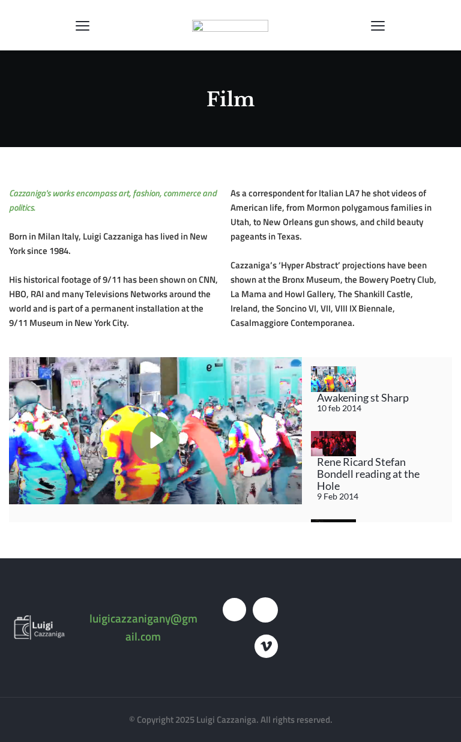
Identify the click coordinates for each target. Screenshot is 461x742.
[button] (82, 25)
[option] (377, 389)
